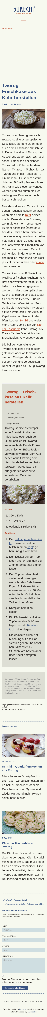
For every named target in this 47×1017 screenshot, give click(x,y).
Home (6, 1002)
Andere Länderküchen (22, 705)
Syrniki (23, 320)
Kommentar (7, 956)
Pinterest (22, 997)
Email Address (9, 936)
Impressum (15, 1002)
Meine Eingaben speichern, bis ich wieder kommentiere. (21, 981)
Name (5, 926)
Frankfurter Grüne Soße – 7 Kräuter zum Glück (24, 904)
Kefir (28, 215)
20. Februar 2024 (9, 761)
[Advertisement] (23, 56)
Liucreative (32, 1012)
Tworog (23, 709)
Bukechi (22, 1009)
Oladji (40, 262)
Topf (30, 547)
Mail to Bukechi (25, 997)
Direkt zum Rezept (11, 104)
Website (5, 946)
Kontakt (39, 1002)
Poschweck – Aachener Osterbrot (16, 900)
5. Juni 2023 (7, 838)
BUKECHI (35, 705)
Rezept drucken (13, 424)
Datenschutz (28, 1002)
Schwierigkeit (12, 418)
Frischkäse (15, 709)
